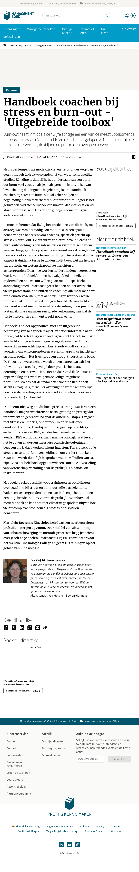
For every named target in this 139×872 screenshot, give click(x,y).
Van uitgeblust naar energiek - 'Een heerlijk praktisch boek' (113, 324)
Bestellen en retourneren (15, 764)
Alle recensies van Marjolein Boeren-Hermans (59, 595)
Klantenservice (17, 734)
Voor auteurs (15, 779)
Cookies (116, 826)
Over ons (12, 741)
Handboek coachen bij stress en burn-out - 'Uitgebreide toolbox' (89, 45)
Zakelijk (47, 734)
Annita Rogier (74, 200)
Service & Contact (94, 831)
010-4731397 (129, 29)
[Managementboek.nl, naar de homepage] (18, 19)
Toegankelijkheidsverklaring (61, 831)
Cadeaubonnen (51, 755)
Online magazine (19, 45)
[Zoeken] (106, 15)
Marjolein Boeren (16, 523)
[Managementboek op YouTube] (69, 844)
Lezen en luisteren (18, 772)
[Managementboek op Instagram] (77, 844)
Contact (11, 748)
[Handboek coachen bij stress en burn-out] (108, 191)
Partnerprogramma (19, 793)
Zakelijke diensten (53, 741)
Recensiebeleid (16, 786)
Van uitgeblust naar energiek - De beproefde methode (115, 379)
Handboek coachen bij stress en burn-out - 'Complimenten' (115, 255)
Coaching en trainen (42, 45)
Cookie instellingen (28, 831)
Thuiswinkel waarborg (27, 826)
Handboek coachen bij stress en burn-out (111, 217)
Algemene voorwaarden (60, 826)
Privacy (100, 826)
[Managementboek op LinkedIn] (61, 844)
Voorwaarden (15, 755)
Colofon (84, 826)
